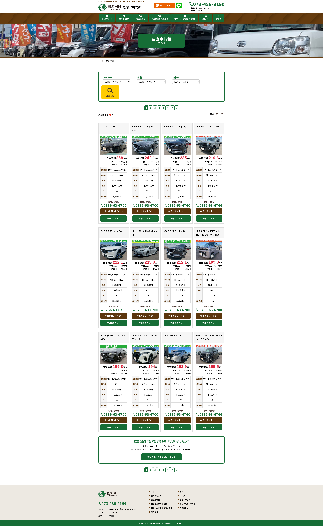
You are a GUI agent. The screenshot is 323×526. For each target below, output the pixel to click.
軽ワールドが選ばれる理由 (185, 20)
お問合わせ (184, 508)
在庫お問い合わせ (113, 211)
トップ (153, 491)
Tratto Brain (178, 523)
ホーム (100, 61)
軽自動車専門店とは (160, 20)
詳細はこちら (113, 218)
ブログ (218, 20)
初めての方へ (124, 20)
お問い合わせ (165, 5)
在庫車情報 (140, 20)
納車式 (182, 491)
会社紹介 (205, 20)
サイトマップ (185, 500)
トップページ (107, 20)
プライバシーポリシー (188, 504)
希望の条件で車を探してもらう (161, 456)
